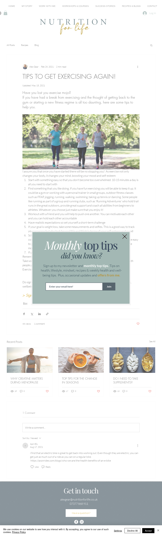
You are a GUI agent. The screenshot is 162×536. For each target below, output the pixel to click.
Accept (148, 530)
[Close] (158, 530)
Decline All (132, 530)
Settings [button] (118, 530)
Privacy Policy (19, 532)
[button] (124, 236)
